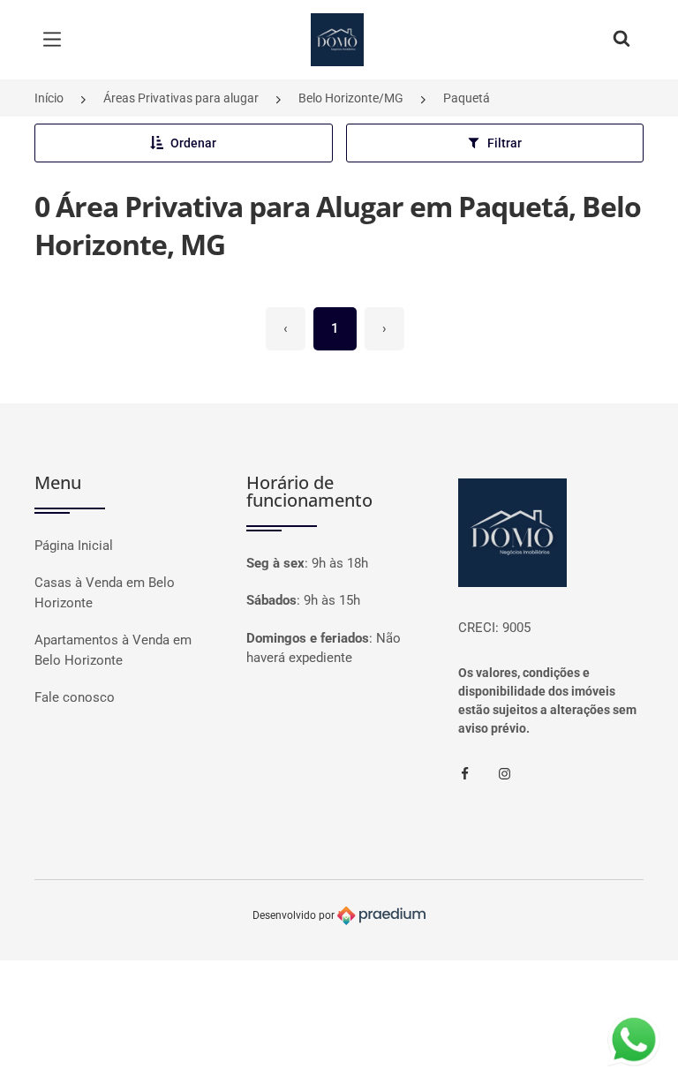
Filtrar (504, 143)
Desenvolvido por (294, 915)
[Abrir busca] (621, 39)
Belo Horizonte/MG (350, 98)
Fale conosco (74, 697)
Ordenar (193, 143)
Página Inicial (73, 545)
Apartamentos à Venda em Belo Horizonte (113, 650)
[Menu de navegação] (56, 40)
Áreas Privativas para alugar (181, 98)
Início (49, 98)
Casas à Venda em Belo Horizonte (104, 593)
